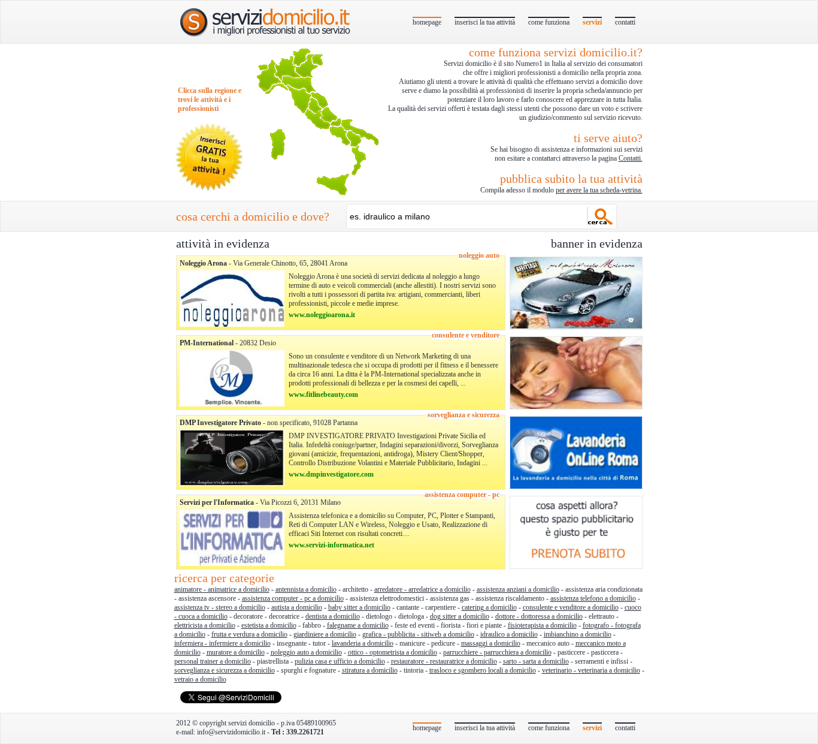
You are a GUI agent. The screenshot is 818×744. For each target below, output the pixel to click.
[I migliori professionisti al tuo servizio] (266, 21)
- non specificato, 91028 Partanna (269, 422)
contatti (625, 22)
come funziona (548, 22)
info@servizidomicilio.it (231, 732)
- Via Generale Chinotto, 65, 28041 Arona (263, 263)
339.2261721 (305, 732)
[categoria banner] (232, 324)
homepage (427, 22)
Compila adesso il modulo (561, 183)
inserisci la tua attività (485, 22)
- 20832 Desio (228, 343)
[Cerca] (600, 216)
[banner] (576, 327)
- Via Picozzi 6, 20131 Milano (260, 502)
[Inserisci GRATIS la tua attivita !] (209, 190)
